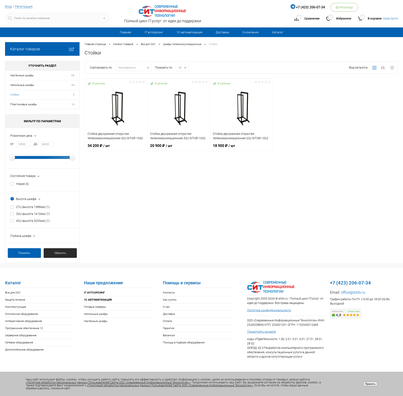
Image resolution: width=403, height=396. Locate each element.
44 (72, 85)
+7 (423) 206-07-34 (310, 7)
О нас (166, 306)
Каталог (277, 32)
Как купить (170, 299)
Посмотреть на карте (261, 331)
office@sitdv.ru (353, 292)
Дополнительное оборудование (24, 349)
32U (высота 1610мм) (33, 214)
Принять (370, 384)
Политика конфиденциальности (269, 310)
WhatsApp (345, 7)
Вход (8, 6)
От (12, 144)
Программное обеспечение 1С (24, 328)
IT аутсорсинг (154, 32)
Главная (125, 32)
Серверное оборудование (21, 335)
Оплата (167, 321)
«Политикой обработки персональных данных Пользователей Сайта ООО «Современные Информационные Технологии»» (170, 385)
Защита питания (15, 299)
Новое (22, 184)
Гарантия (168, 328)
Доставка (222, 32)
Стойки (14, 94)
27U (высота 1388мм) (33, 207)
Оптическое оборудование (21, 314)
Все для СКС (12, 292)
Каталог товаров (25, 49)
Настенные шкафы (22, 75)
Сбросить (60, 252)
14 (72, 104)
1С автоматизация (189, 32)
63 (72, 75)
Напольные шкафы (22, 85)
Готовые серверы (95, 306)
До (35, 144)
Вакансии (169, 335)
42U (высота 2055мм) (33, 220)
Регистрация (24, 6)
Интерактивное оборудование (23, 321)
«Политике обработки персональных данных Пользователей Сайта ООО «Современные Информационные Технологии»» (108, 382)
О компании (250, 32)
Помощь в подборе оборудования (183, 342)
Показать (24, 252)
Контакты (169, 292)
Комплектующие (15, 306)
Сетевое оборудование (19, 342)
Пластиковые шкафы (23, 104)
